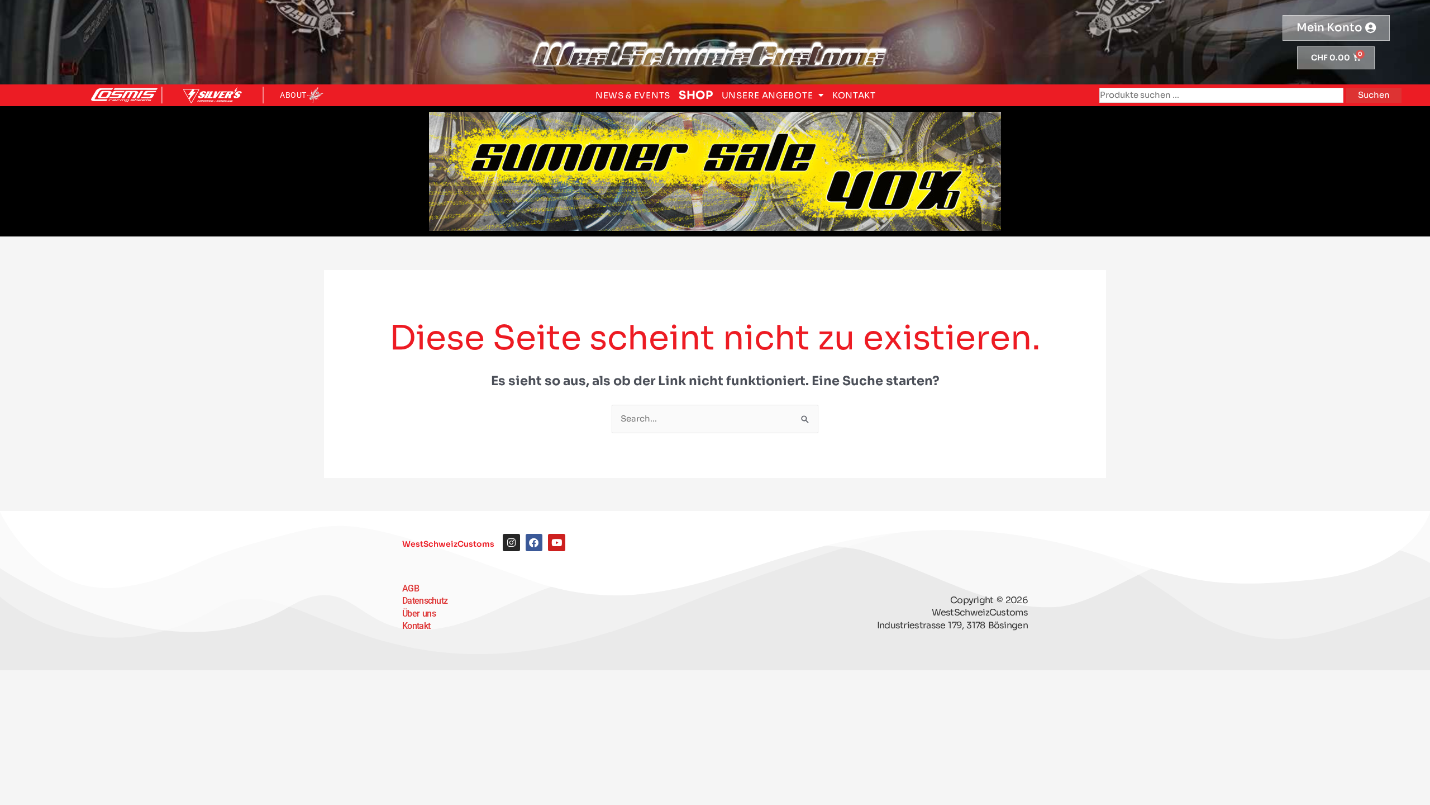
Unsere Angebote (767, 95)
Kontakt (854, 95)
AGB (410, 588)
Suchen (1374, 94)
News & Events (632, 95)
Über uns (419, 613)
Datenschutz (424, 600)
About (293, 95)
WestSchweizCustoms (448, 544)
